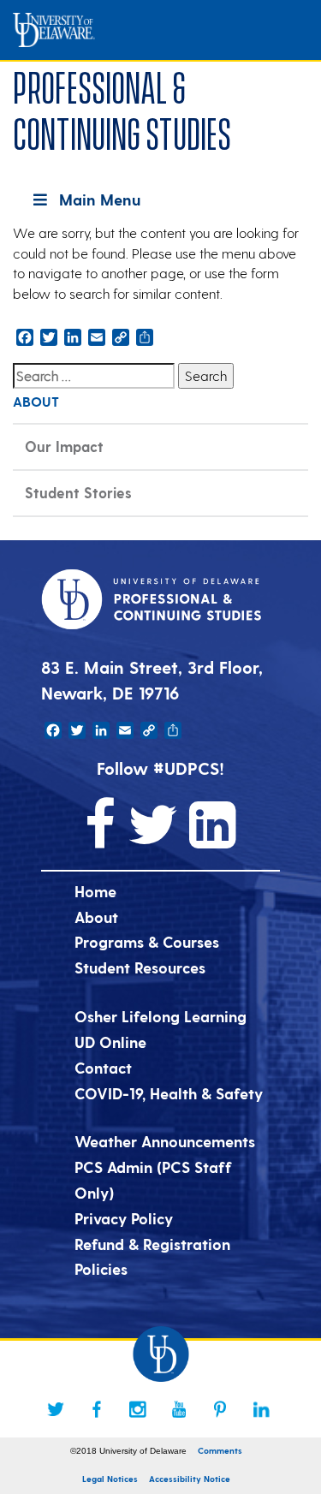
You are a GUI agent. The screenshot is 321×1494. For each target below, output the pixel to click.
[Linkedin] (261, 1409)
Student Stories (78, 492)
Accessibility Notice (189, 1478)
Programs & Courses (146, 941)
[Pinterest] (220, 1409)
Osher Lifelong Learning (160, 1016)
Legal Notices (110, 1478)
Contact (103, 1067)
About (96, 917)
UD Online (110, 1042)
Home (95, 891)
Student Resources (139, 967)
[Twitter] (55, 1409)
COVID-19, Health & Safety (168, 1093)
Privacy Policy (123, 1218)
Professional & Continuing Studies (122, 107)
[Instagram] (138, 1409)
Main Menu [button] (99, 199)
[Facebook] (97, 1409)
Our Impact (64, 446)
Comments (220, 1450)
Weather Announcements (164, 1141)
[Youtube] (179, 1409)
